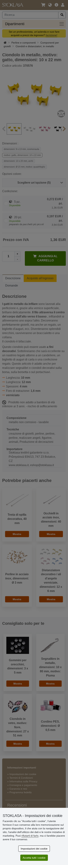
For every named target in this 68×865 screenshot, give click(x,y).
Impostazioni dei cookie (34, 848)
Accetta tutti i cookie (34, 857)
